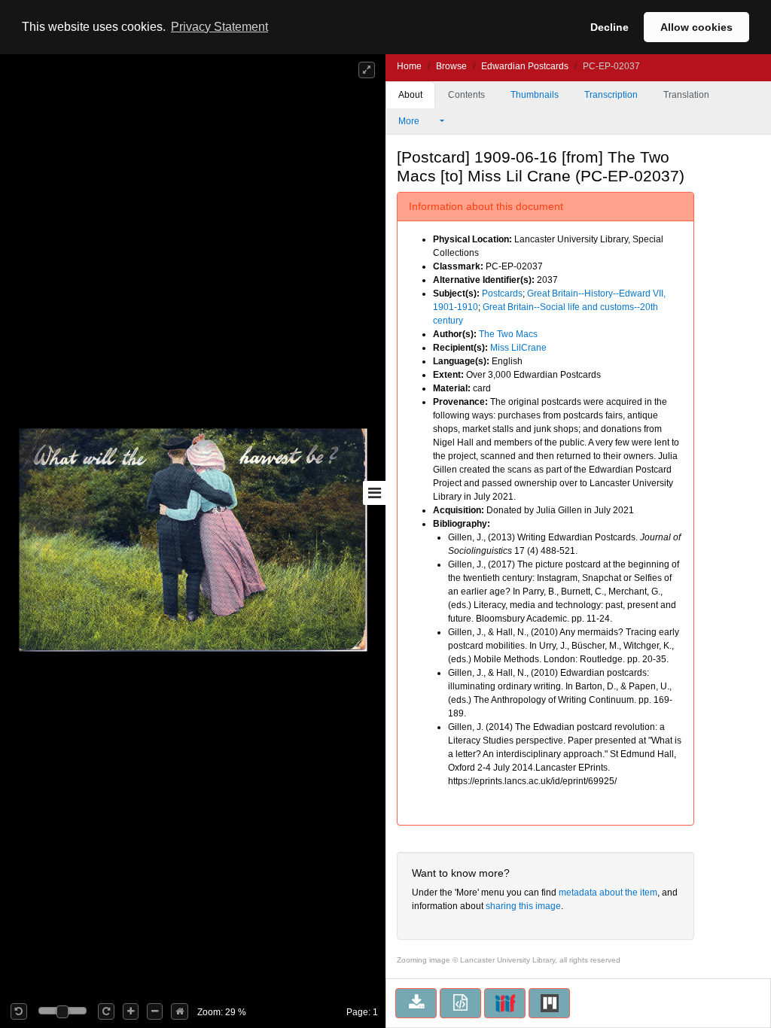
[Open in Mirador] (549, 1003)
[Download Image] (416, 1003)
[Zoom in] (131, 1011)
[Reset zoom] (179, 1011)
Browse (451, 66)
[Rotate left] (19, 1011)
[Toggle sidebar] (374, 493)
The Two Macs (508, 334)
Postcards (502, 293)
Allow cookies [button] (696, 27)
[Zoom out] (155, 1011)
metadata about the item (608, 892)
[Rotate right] (106, 1011)
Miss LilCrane (518, 347)
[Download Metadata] (460, 1003)
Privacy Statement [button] (219, 26)
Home (409, 66)
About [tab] (410, 95)
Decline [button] (609, 27)
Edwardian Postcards (524, 66)
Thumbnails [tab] (534, 95)
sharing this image (523, 906)
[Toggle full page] (366, 70)
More (410, 121)
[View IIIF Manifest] (505, 1003)
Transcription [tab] (611, 95)
